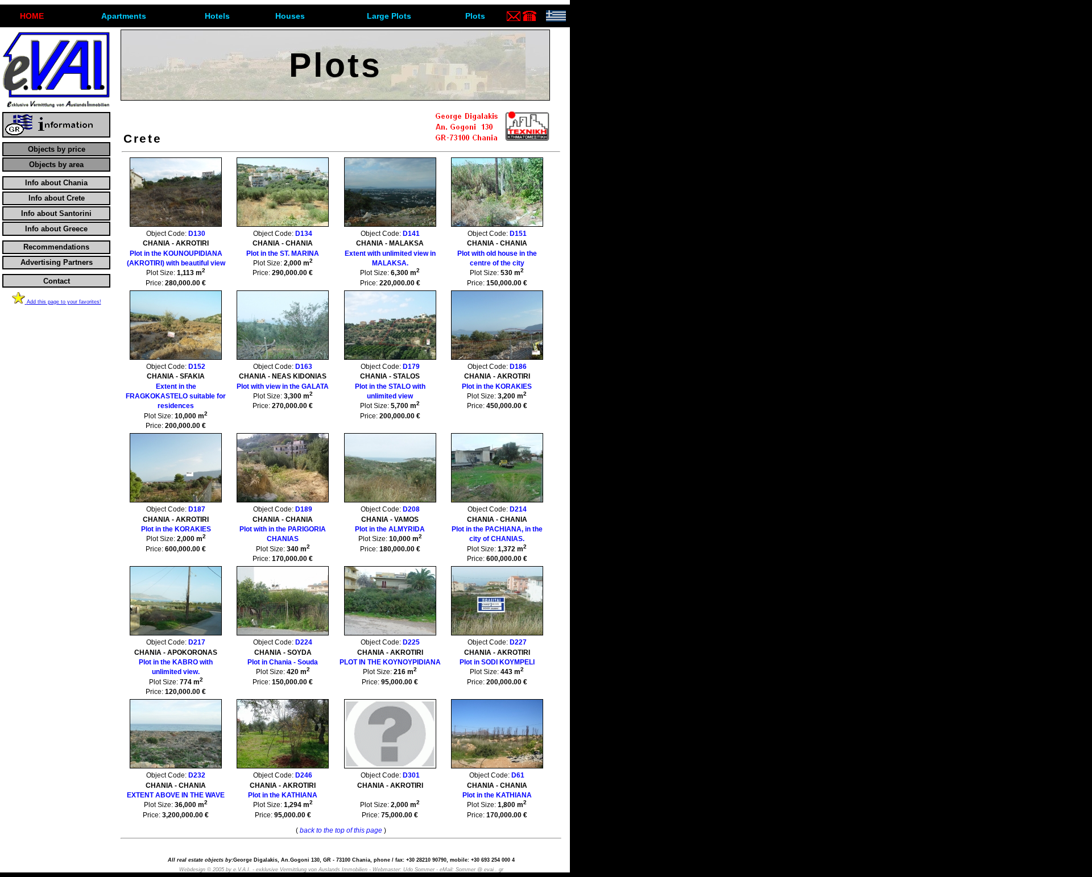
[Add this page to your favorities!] (19, 301)
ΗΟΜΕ (32, 15)
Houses (290, 15)
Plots (475, 15)
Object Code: (176, 248)
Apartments (123, 15)
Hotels (217, 15)
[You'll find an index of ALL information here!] (56, 135)
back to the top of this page (341, 830)
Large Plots (389, 15)
